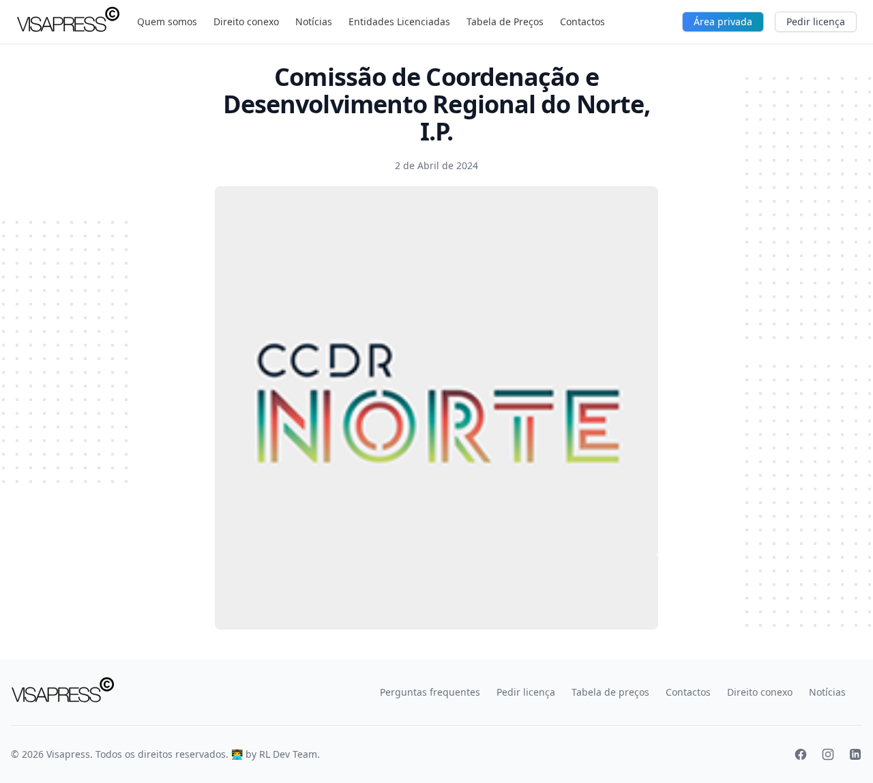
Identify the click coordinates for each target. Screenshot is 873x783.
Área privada (723, 21)
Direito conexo (246, 21)
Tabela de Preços (505, 21)
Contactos (582, 21)
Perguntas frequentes (430, 691)
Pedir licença (815, 21)
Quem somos (167, 21)
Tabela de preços (610, 691)
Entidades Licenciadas (399, 21)
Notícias (313, 21)
